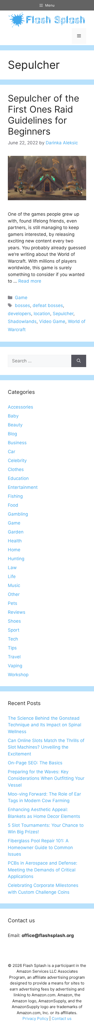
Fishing (15, 496)
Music (14, 585)
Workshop (18, 674)
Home (14, 549)
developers (19, 313)
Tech (13, 639)
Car (11, 451)
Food (13, 505)
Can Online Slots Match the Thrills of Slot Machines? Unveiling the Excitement (46, 747)
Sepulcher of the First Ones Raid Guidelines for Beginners (43, 115)
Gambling (18, 514)
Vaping (15, 665)
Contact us (62, 1018)
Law (12, 567)
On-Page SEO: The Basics (35, 762)
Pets (12, 603)
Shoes (14, 621)
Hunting (16, 558)
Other (14, 594)
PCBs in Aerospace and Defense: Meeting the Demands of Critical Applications (42, 869)
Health (15, 540)
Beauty (15, 424)
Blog (12, 433)
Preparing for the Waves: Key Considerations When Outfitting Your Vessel (46, 778)
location (42, 313)
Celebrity (17, 460)
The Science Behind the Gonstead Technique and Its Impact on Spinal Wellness (44, 725)
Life (12, 576)
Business (17, 442)
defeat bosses (48, 305)
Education (18, 478)
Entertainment (23, 487)
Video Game (52, 321)
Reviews (16, 612)
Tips (12, 647)
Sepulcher (63, 313)
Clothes (16, 469)
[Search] (78, 361)
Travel (14, 656)
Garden (16, 531)
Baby (13, 416)
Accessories (20, 407)
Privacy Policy (35, 1018)
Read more (29, 281)
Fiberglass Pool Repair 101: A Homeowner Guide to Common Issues (40, 847)
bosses (22, 305)
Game (21, 297)
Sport (13, 630)
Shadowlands (22, 321)
